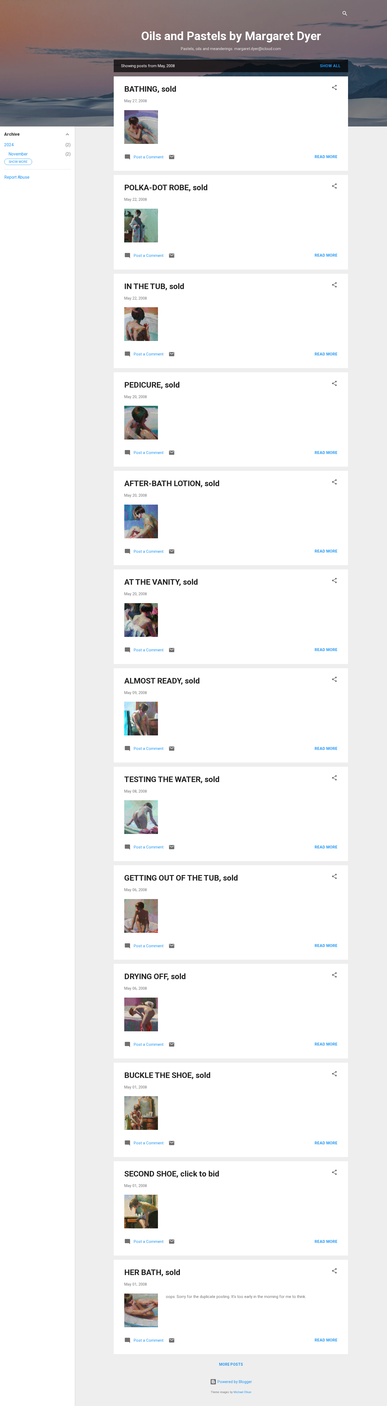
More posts (231, 1364)
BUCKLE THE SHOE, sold (167, 1075)
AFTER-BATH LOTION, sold (172, 483)
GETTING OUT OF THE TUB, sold (181, 877)
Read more (326, 156)
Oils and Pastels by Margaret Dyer (231, 36)
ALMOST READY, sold (162, 680)
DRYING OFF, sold (155, 976)
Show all (330, 66)
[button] (334, 88)
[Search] (345, 14)
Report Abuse (16, 177)
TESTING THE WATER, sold (172, 779)
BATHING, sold (150, 89)
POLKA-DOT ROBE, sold (166, 187)
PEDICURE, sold (152, 384)
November (18, 154)
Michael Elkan (242, 1392)
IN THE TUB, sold (154, 286)
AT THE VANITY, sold (161, 582)
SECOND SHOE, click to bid (171, 1173)
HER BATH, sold (152, 1272)
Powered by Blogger (234, 1381)
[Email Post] (171, 159)
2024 (9, 144)
